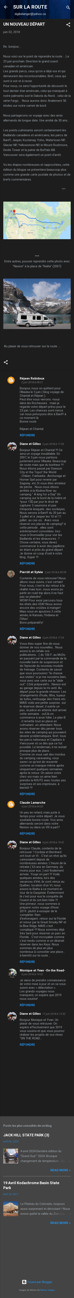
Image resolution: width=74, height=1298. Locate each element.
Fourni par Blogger (39, 1282)
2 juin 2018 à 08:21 (32, 382)
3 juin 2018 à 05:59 (55, 572)
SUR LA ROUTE (30, 7)
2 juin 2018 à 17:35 (53, 444)
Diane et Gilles (30, 444)
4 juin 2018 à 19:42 (53, 842)
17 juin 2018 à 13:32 (53, 1013)
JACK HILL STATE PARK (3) (26, 1135)
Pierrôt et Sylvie (31, 572)
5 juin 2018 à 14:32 (32, 974)
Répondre (27, 435)
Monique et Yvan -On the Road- (42, 970)
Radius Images (47, 1290)
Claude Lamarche (32, 802)
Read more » (60, 1170)
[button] (68, 25)
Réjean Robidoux (32, 378)
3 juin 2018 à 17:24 (53, 637)
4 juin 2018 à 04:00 (32, 806)
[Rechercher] (68, 8)
